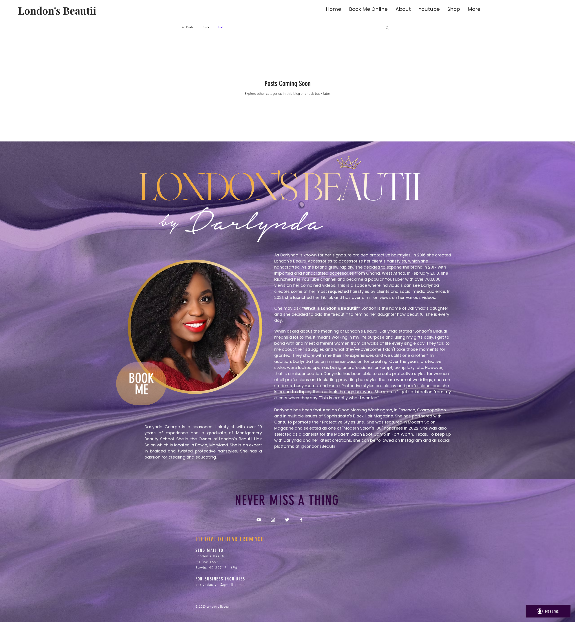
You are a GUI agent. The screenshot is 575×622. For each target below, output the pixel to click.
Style (206, 27)
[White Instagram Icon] (273, 520)
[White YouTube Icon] (258, 520)
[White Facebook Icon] (301, 520)
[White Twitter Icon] (287, 520)
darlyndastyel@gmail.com (218, 585)
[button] (387, 28)
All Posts (188, 27)
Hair (221, 27)
